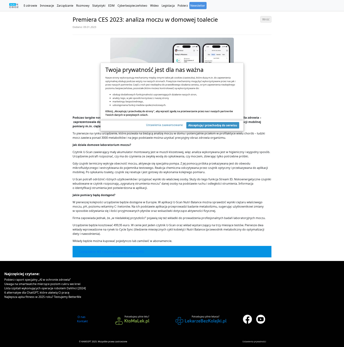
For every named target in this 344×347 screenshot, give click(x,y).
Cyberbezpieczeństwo (132, 6)
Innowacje (47, 6)
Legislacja (168, 6)
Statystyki (98, 6)
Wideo (154, 6)
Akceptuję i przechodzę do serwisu (212, 125)
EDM (111, 6)
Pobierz (183, 6)
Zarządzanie (65, 6)
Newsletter (197, 6)
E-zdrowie (30, 6)
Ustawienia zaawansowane (164, 125)
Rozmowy (82, 6)
